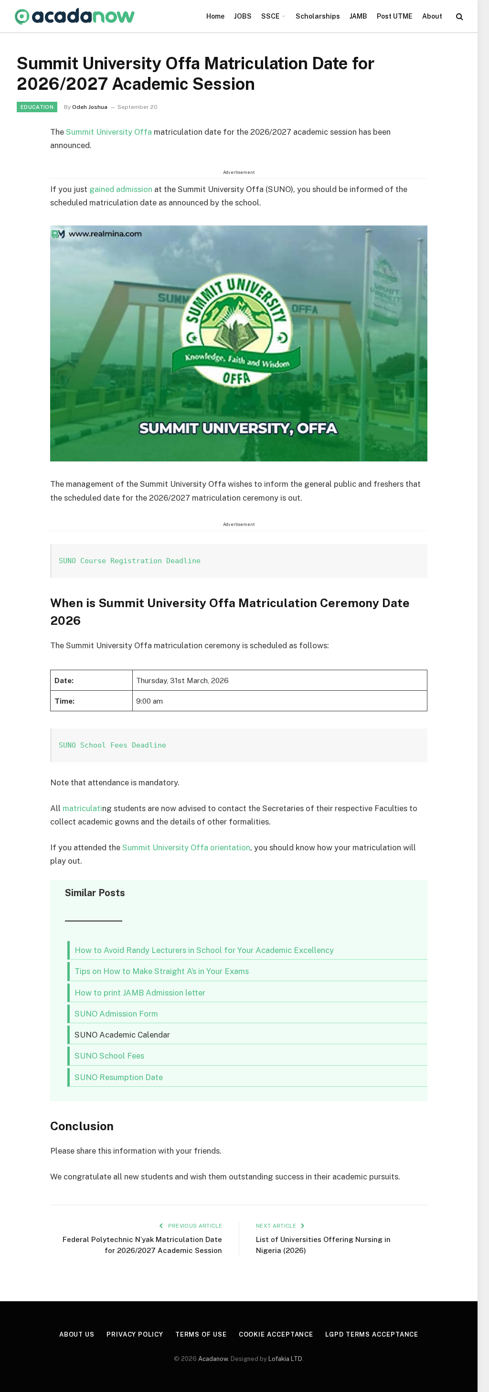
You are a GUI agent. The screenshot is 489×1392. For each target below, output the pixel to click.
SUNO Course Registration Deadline (130, 561)
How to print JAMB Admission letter (139, 992)
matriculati (82, 808)
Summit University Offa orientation (186, 847)
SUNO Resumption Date (118, 1077)
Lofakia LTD (285, 1358)
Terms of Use (201, 1334)
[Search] (458, 16)
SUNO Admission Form (116, 1013)
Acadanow (213, 1358)
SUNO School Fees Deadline (112, 745)
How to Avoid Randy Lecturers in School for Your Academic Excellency (204, 950)
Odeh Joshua (89, 107)
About (432, 16)
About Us (77, 1334)
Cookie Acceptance (276, 1334)
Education (37, 107)
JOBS (243, 16)
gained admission (120, 189)
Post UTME (394, 16)
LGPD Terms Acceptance (371, 1334)
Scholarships (318, 16)
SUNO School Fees (109, 1055)
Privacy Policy (134, 1334)
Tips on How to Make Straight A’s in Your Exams (161, 971)
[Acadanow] (75, 16)
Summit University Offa (109, 132)
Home (215, 16)
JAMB (358, 16)
